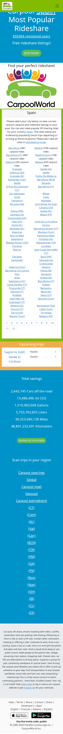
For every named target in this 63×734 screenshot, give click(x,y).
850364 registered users (31, 36)
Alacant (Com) (17, 316)
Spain (30, 131)
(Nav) (31, 584)
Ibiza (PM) (46, 256)
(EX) (31, 612)
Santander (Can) (17, 179)
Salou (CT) (46, 295)
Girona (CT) (17, 309)
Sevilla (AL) (46, 211)
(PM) (31, 556)
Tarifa (17, 197)
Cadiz (46, 197)
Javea (17, 277)
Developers (27, 705)
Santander (17, 260)
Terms (19, 702)
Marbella (46, 200)
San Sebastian (17, 193)
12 (13, 328)
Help (11, 702)
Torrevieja (46, 312)
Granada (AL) (17, 176)
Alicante (46, 183)
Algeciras (17, 232)
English (15, 709)
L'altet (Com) (46, 309)
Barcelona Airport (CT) (46, 228)
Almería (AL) (17, 305)
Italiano (37, 709)
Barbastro (46, 288)
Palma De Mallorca (46, 176)
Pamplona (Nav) (46, 235)
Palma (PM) (17, 211)
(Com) (31, 514)
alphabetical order (36, 142)
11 (7, 328)
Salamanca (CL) (17, 281)
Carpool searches (31, 472)
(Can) (31, 535)
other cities (26, 684)
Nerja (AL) (46, 291)
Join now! (31, 53)
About (29, 702)
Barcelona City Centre (17, 270)
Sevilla (17, 183)
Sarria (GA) (17, 312)
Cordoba (46, 246)
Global (31, 479)
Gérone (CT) (17, 291)
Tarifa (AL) (17, 225)
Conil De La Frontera (46, 221)
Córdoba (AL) (46, 239)
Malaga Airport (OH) (17, 242)
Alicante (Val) (17, 204)
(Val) (31, 528)
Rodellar (17, 295)
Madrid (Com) (43, 155)
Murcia (17, 249)
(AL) (31, 521)
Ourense (17, 246)
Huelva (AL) (46, 277)
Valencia (10, 162)
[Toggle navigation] (57, 6)
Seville (46, 172)
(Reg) (31, 577)
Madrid (39, 148)
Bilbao (46, 193)
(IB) (31, 598)
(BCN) (31, 542)
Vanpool (31, 493)
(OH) (31, 591)
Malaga (39, 162)
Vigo (17, 274)
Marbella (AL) (17, 228)
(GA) (31, 563)
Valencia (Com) (17, 267)
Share (49, 702)
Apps (39, 705)
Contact (39, 702)
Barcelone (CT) (46, 186)
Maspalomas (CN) (46, 242)
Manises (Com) (46, 232)
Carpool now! (32, 486)
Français (25, 709)
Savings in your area (31, 440)
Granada (17, 169)
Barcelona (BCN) (46, 179)
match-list (30, 687)
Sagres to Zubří (14, 352)
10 (52, 323)
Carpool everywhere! (31, 500)
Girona (46, 225)
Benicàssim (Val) (46, 305)
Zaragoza (46, 274)
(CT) (31, 507)
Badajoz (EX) (46, 316)
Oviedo (46, 284)
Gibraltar (17, 256)
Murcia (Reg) (17, 235)
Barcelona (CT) (14, 155)
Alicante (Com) (46, 298)
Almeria (46, 267)
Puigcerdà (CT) (17, 288)
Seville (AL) (46, 169)
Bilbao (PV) (46, 214)
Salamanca (17, 239)
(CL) (31, 605)
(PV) (31, 570)
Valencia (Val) (17, 172)
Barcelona (14, 148)
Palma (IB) (46, 270)
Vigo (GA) (17, 221)
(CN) (31, 549)
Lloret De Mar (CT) (17, 284)
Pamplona (17, 200)
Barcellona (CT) (46, 281)
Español (48, 709)
